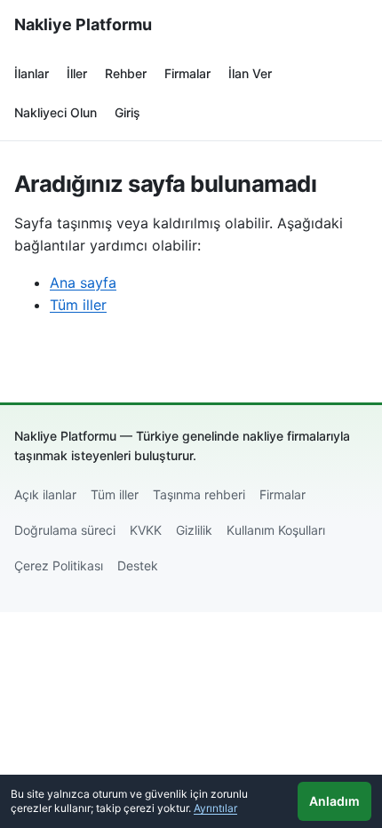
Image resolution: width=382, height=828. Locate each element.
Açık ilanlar (45, 494)
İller (77, 73)
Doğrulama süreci (64, 529)
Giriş (127, 112)
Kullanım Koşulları (276, 529)
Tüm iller (78, 305)
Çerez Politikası (58, 565)
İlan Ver (250, 73)
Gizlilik (194, 529)
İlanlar (31, 73)
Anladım (334, 800)
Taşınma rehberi (199, 494)
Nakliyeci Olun (55, 112)
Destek (137, 565)
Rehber (126, 73)
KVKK (146, 529)
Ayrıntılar (215, 808)
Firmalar (187, 73)
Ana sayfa (83, 282)
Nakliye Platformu (83, 24)
